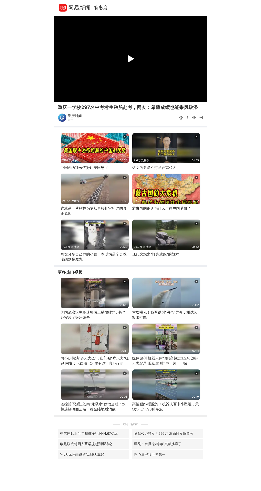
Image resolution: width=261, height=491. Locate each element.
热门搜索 (130, 424)
